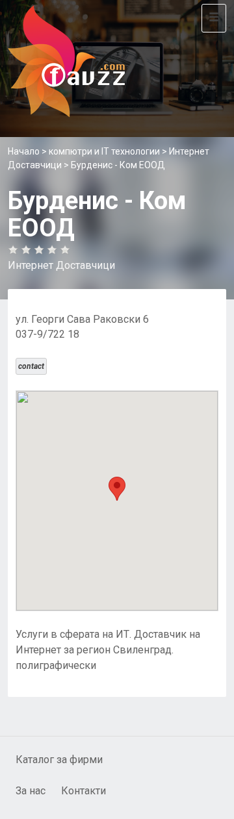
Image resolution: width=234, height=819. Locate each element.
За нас (31, 791)
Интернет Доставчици (61, 265)
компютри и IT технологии (104, 151)
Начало (24, 151)
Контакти (83, 791)
